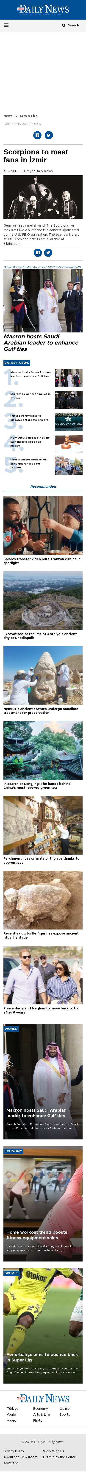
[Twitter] (49, 135)
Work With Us (53, 1451)
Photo (37, 1420)
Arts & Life (28, 116)
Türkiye (12, 1408)
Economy (40, 1408)
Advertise (11, 1463)
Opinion (66, 1408)
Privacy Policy (13, 1451)
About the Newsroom (20, 1457)
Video (11, 1420)
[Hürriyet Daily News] (43, 9)
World (11, 1414)
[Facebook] (37, 135)
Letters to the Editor (59, 1457)
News (8, 116)
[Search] (64, 25)
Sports (65, 1414)
